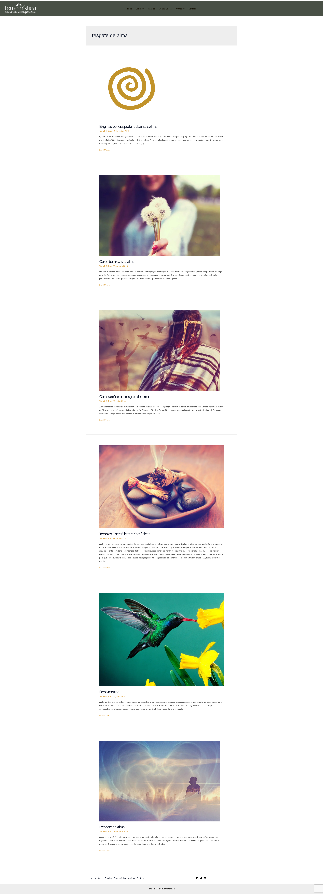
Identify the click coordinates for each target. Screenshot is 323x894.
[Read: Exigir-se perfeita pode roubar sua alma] (131, 88)
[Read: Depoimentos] (161, 639)
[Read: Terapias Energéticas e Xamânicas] (161, 487)
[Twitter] (201, 878)
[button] (142, 8)
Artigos (179, 9)
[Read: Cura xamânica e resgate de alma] (159, 351)
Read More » (104, 150)
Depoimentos (109, 692)
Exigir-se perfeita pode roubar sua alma (127, 126)
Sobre (138, 9)
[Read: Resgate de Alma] (159, 781)
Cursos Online (165, 9)
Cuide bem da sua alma (116, 261)
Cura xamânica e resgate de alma (124, 397)
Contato (192, 9)
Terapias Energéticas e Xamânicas (124, 534)
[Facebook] (197, 878)
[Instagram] (205, 878)
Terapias (151, 9)
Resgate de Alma (112, 827)
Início (129, 9)
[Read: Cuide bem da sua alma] (159, 215)
